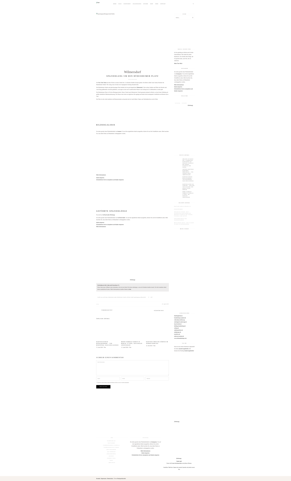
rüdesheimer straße (121, 297)
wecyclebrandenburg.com (180, 338)
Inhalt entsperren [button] (100, 177)
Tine (97, 304)
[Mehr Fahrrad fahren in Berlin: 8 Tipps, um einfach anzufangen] (132, 331)
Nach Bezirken (111, 449)
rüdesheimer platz (112, 297)
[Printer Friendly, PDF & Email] (132, 207)
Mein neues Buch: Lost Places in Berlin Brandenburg (184, 223)
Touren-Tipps (111, 458)
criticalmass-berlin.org (179, 320)
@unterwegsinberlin (183, 348)
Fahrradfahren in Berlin (111, 445)
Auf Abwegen (111, 451)
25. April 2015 (165, 304)
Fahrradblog (111, 440)
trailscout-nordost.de (179, 336)
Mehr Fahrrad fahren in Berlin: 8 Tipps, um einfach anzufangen (131, 343)
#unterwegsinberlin (189, 350)
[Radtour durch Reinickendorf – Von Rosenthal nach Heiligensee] (107, 331)
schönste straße (130, 297)
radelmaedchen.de (178, 330)
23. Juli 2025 (149, 345)
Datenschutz (110, 478)
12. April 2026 (124, 347)
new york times (104, 297)
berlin (99, 297)
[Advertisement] (132, 111)
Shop (111, 460)
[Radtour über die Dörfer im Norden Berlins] (157, 331)
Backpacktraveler (121, 478)
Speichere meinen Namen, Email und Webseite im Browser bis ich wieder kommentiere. (113, 382)
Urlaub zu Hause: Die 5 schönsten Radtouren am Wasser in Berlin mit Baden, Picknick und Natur (183, 213)
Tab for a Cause (172, 467)
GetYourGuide (105, 214)
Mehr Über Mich (178, 63)
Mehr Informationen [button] (101, 175)
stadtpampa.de (177, 332)
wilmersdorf (143, 297)
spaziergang (137, 297)
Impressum (103, 478)
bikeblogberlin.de (178, 315)
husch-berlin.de (177, 324)
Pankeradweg (178, 209)
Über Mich (112, 462)
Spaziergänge (132, 79)
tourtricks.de (177, 334)
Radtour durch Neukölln (182, 206)
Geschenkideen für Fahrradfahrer (180, 219)
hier (130, 289)
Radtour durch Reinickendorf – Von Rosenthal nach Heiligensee (107, 343)
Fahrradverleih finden (111, 447)
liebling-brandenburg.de (180, 326)
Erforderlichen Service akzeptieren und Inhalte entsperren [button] (110, 179)
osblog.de (176, 328)
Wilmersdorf (132, 72)
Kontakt (98, 478)
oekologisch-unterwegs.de (180, 322)
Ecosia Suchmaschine (176, 463)
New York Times (102, 82)
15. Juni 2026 (99, 347)
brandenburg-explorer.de (180, 317)
